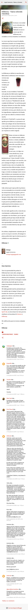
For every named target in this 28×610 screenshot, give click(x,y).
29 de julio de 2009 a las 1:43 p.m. (15, 505)
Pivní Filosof (10, 409)
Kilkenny (4, 316)
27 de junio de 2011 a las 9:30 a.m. (15, 571)
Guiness (19, 314)
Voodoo (9, 379)
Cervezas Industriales (7, 334)
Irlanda (16, 334)
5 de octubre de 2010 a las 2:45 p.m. (16, 554)
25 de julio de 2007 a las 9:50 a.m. (15, 375)
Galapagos (9, 346)
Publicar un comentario (8, 600)
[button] (2, 18)
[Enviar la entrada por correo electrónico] (2, 332)
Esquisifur (9, 363)
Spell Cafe (4, 312)
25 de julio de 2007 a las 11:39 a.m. (15, 405)
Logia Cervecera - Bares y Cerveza (13, 2)
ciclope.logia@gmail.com (13, 254)
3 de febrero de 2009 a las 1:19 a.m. (16, 479)
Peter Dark (9, 398)
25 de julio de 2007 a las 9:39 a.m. (15, 359)
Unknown (9, 436)
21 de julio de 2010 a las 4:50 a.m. (15, 539)
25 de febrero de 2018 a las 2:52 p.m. (16, 597)
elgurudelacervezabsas (12, 589)
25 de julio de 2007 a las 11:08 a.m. (15, 394)
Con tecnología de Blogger (15, 608)
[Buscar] (26, 2)
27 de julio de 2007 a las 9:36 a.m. (15, 431)
